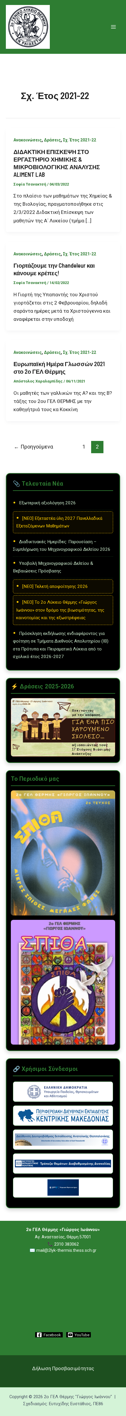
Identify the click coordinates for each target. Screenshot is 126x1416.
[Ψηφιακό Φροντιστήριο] (63, 1187)
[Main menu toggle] (113, 27)
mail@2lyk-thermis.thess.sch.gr (66, 1250)
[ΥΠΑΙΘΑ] (63, 1091)
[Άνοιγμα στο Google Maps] (63, 1315)
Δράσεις (52, 140)
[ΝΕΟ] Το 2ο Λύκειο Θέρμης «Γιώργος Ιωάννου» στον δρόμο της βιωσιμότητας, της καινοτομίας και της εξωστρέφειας (60, 610)
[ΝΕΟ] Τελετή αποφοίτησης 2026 (55, 586)
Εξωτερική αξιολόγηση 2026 (47, 503)
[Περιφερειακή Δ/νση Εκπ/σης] (63, 1115)
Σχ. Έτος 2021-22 (79, 140)
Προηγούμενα (33, 447)
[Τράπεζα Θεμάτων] (63, 1163)
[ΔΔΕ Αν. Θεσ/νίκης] (63, 1139)
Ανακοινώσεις (27, 140)
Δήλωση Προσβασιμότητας (63, 1368)
